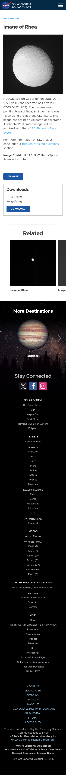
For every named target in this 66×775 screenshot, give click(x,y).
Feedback (33, 695)
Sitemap (33, 718)
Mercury (33, 452)
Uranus (33, 480)
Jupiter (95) (33, 556)
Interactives (33, 653)
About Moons (33, 536)
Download (18, 209)
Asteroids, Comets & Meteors (33, 582)
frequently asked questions (40, 144)
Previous (7, 338)
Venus (33, 456)
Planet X (33, 523)
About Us (33, 686)
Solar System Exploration (19, 5)
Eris (33, 513)
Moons (33, 531)
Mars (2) (33, 551)
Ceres (33, 499)
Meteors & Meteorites (33, 597)
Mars (33, 466)
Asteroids (33, 602)
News (33, 620)
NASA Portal (33, 713)
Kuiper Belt (33, 414)
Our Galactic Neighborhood (19, 13)
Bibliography (33, 691)
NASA (4, 5)
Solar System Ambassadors (33, 662)
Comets (33, 607)
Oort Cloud (33, 419)
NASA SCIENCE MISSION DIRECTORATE (33, 709)
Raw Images (11, 18)
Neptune (33, 484)
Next (59, 338)
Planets (33, 437)
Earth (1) (33, 546)
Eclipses (33, 428)
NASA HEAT (33, 671)
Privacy (33, 700)
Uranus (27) (33, 565)
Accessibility (33, 722)
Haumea (33, 508)
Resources (33, 629)
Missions (33, 643)
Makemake (33, 504)
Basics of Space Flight (33, 657)
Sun (33, 410)
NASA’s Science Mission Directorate (33, 740)
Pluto (33, 494)
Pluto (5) (33, 574)
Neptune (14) (33, 569)
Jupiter (32, 356)
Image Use (33, 704)
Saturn (33, 475)
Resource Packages (33, 667)
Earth (33, 461)
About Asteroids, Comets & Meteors (33, 587)
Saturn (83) (33, 560)
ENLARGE (13, 176)
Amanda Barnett (42, 746)
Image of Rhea (19, 290)
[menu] (61, 5)
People (33, 639)
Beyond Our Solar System (33, 424)
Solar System (33, 400)
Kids (33, 648)
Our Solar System (33, 405)
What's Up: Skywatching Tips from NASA (33, 625)
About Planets (33, 441)
